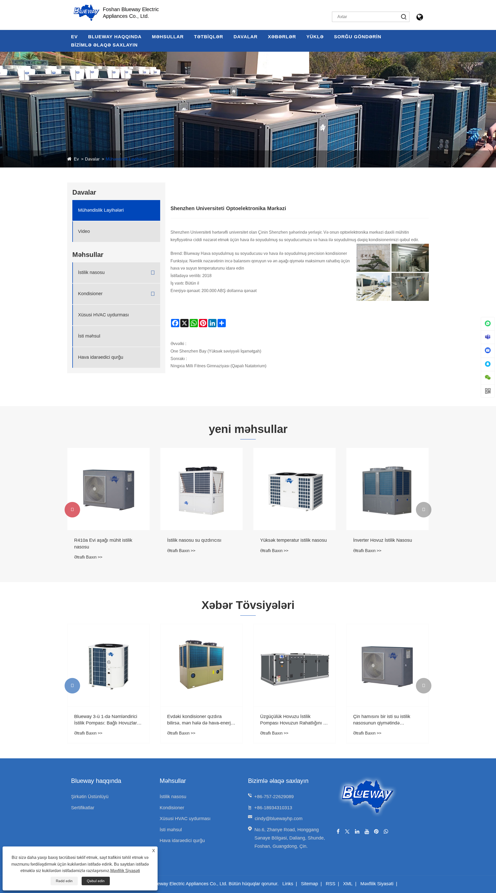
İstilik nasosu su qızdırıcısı (194, 540)
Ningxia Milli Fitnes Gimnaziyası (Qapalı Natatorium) (218, 366)
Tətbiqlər (208, 36)
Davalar (246, 36)
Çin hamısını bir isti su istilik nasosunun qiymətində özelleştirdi (381, 720)
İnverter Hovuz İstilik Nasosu (382, 540)
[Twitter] (347, 831)
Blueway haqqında (115, 36)
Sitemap (309, 883)
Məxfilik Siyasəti (376, 883)
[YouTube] (367, 831)
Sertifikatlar (82, 807)
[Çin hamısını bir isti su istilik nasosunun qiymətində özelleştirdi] (387, 665)
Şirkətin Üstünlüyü (90, 796)
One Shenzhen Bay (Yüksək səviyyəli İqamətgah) (216, 351)
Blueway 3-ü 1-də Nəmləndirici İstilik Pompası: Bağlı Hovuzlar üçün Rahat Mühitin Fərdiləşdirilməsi (105, 720)
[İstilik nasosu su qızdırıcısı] (201, 489)
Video (84, 231)
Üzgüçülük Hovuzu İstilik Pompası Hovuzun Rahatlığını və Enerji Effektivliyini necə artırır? (294, 720)
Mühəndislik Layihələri (126, 159)
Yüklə (315, 36)
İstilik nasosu (91, 272)
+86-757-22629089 (274, 796)
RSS (330, 883)
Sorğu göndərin (357, 36)
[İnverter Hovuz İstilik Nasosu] (387, 489)
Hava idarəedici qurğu (100, 357)
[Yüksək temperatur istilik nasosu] (294, 489)
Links (287, 883)
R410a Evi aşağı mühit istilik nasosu (103, 543)
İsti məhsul (89, 336)
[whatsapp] (386, 831)
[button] (72, 509)
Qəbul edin (96, 881)
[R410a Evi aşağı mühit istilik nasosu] (108, 489)
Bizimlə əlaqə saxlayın (104, 45)
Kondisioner (90, 293)
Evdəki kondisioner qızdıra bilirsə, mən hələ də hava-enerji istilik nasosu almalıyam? (199, 720)
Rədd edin (64, 881)
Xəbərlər (282, 36)
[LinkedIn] (357, 831)
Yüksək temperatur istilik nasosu (293, 540)
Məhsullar (168, 36)
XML (348, 883)
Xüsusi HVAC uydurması (103, 314)
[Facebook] (338, 831)
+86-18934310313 (273, 807)
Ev (74, 36)
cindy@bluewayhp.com (279, 818)
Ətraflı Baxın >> (88, 557)
